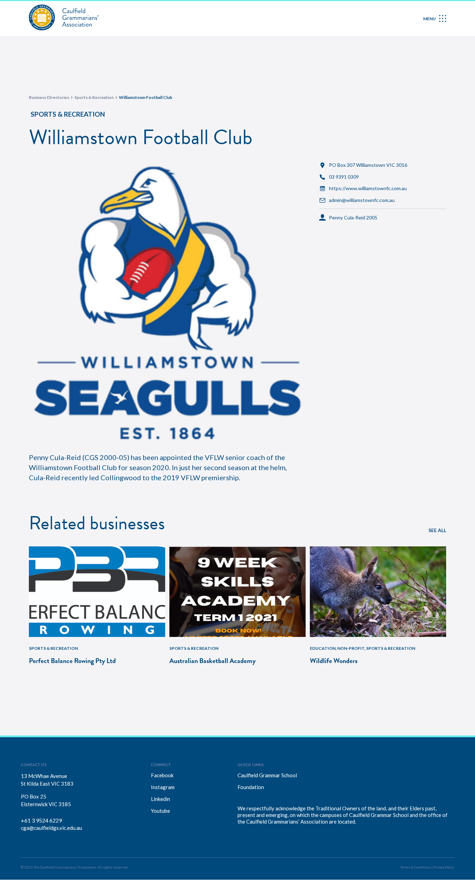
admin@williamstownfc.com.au (362, 200)
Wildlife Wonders (333, 660)
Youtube (160, 811)
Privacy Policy (443, 867)
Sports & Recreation (68, 114)
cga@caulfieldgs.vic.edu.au (51, 828)
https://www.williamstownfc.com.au (368, 188)
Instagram (163, 787)
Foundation (251, 787)
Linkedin (160, 799)
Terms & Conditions (415, 867)
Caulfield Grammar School (267, 775)
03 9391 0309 (344, 176)
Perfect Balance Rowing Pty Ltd (72, 660)
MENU (429, 18)
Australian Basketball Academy (212, 660)
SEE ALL (437, 530)
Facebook (162, 775)
